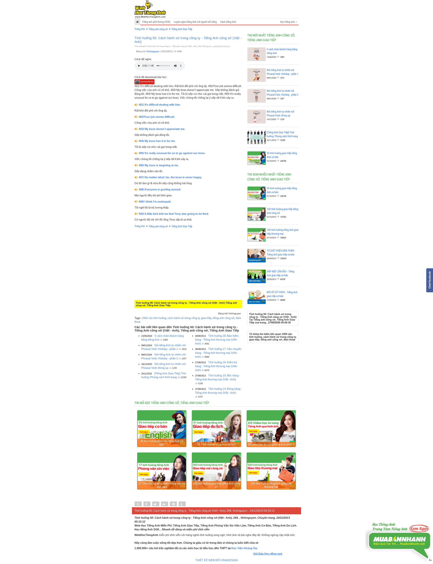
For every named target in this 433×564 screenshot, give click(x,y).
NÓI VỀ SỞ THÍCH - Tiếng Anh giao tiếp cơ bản (282, 294)
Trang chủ (139, 29)
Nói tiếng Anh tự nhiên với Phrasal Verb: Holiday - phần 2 (282, 92)
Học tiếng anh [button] (287, 21)
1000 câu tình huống (154, 318)
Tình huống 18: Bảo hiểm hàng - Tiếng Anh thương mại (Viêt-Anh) (216, 339)
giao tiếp (206, 318)
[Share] (138, 504)
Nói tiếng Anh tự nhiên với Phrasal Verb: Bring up (280, 113)
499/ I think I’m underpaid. (155, 201)
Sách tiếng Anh (228, 21)
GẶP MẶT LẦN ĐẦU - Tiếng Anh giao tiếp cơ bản (280, 273)
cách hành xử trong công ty (183, 318)
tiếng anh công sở (223, 318)
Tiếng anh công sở (158, 29)
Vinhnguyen (153, 51)
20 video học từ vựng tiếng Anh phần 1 (271, 444)
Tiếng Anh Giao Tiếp (181, 29)
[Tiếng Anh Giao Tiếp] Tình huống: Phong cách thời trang (282, 134)
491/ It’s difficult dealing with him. (159, 104)
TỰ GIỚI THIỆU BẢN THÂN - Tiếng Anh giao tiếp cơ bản (281, 252)
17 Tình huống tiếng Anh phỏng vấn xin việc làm (161, 485)
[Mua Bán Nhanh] (399, 531)
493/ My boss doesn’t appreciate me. (162, 129)
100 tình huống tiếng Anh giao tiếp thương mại (283, 231)
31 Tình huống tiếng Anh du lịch (216, 444)
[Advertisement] (162, 277)
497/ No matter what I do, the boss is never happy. (170, 177)
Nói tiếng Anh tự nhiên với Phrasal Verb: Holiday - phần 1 (282, 72)
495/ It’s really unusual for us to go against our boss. (172, 153)
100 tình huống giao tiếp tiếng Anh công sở (216, 485)
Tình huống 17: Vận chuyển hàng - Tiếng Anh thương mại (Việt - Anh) (218, 353)
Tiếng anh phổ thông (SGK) (156, 21)
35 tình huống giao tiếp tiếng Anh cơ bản (162, 443)
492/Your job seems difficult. (157, 116)
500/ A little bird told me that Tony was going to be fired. (174, 213)
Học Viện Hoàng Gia (244, 548)
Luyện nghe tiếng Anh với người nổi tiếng (195, 21)
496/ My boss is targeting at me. (159, 165)
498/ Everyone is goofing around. (160, 189)
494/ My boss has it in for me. (157, 141)
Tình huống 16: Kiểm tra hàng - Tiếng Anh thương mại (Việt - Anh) (216, 366)
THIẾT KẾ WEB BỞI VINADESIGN (216, 560)
